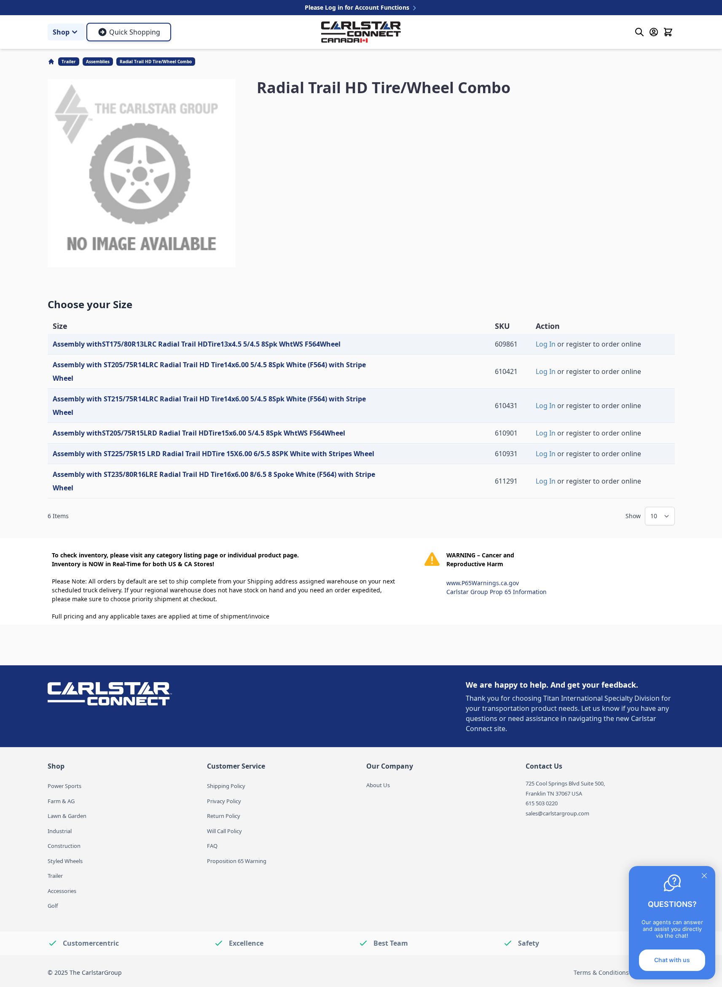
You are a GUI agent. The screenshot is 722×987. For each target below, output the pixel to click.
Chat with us (672, 959)
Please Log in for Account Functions (358, 7)
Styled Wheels (65, 861)
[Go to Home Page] (52, 61)
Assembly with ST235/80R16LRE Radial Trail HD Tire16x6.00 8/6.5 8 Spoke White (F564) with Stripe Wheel (214, 481)
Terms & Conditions (601, 972)
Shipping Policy (226, 786)
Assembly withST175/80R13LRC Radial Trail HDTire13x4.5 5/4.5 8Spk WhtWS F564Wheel (197, 344)
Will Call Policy (224, 831)
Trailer (69, 62)
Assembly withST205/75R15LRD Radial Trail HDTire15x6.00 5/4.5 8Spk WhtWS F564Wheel (199, 433)
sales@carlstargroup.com (557, 813)
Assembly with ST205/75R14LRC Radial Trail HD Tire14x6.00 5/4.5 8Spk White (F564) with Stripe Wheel (209, 371)
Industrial (60, 831)
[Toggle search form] (639, 32)
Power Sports (64, 786)
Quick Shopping (134, 32)
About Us (378, 785)
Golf (53, 905)
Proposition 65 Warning (236, 861)
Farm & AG (61, 801)
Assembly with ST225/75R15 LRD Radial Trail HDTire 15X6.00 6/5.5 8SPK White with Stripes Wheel (213, 453)
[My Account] (653, 32)
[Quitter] (704, 875)
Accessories (62, 891)
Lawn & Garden (67, 816)
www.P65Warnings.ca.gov (482, 583)
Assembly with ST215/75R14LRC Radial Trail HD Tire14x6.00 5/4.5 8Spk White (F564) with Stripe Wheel (209, 405)
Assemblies (98, 62)
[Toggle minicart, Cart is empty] (668, 32)
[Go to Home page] (361, 32)
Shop (61, 32)
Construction (64, 846)
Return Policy (223, 816)
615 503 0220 (542, 803)
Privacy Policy (224, 801)
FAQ (212, 846)
